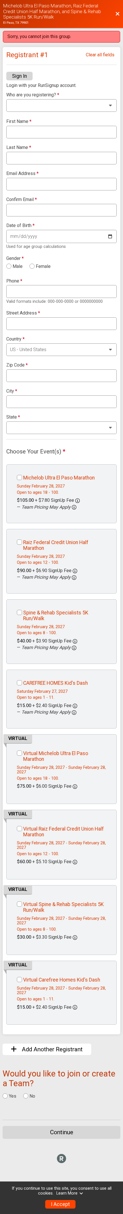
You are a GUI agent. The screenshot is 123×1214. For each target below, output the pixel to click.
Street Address (23, 313)
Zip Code (17, 365)
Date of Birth (20, 225)
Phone (14, 281)
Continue (61, 1132)
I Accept (60, 1204)
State (13, 417)
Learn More (67, 1193)
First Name (18, 121)
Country (15, 339)
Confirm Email (21, 199)
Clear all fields (100, 54)
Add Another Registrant (51, 1049)
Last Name (18, 147)
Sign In (19, 76)
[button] (74, 507)
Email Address (22, 173)
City (11, 391)
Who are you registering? (32, 94)
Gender (15, 258)
